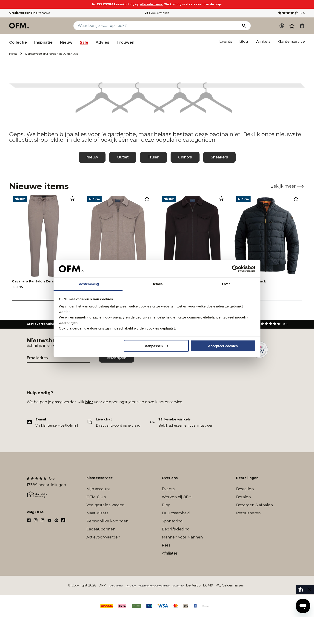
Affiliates (169, 553)
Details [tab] (157, 284)
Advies (102, 42)
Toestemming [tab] (88, 284)
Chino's (185, 157)
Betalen (243, 497)
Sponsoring (172, 521)
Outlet (123, 157)
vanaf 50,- (30, 12)
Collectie (18, 42)
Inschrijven (116, 358)
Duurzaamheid (176, 513)
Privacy (131, 585)
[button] (292, 25)
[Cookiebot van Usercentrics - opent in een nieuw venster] (235, 268)
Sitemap (178, 585)
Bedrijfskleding (176, 529)
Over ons (170, 478)
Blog (243, 41)
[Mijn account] (282, 25)
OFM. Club (96, 497)
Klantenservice (291, 41)
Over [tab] (226, 284)
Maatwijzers (97, 513)
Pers (166, 545)
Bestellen (245, 489)
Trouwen (125, 42)
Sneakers (219, 157)
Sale (84, 42)
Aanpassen (154, 346)
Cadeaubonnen (100, 529)
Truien (153, 157)
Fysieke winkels (157, 12)
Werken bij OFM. (177, 497)
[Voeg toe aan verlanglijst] (72, 198)
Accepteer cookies (223, 346)
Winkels (262, 41)
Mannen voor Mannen (182, 537)
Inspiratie (43, 42)
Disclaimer (116, 585)
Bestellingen (247, 478)
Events (225, 41)
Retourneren (248, 513)
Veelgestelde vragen (105, 505)
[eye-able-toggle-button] (309, 589)
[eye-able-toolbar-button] (300, 589)
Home (13, 53)
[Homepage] (19, 25)
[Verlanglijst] (292, 25)
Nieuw (66, 42)
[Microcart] (302, 25)
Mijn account (98, 489)
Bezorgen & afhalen (254, 505)
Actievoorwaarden (103, 537)
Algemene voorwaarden (154, 585)
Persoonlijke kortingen (107, 521)
